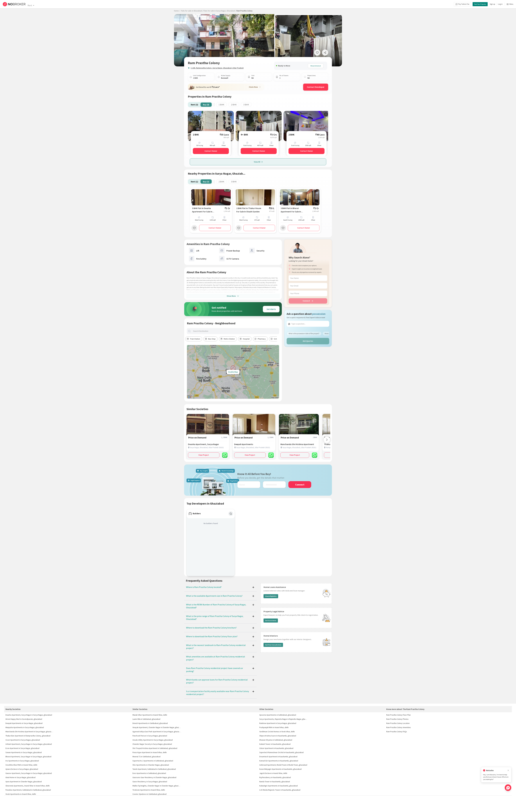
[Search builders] (231, 514)
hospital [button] (246, 339)
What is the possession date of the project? (304, 333)
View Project (203, 455)
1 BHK (221, 104)
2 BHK (234, 104)
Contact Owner (211, 151)
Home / (177, 11)
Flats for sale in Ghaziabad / (192, 11)
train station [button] (195, 339)
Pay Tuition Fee (463, 4)
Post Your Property (480, 4)
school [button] (276, 339)
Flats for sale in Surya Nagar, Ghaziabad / (219, 11)
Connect (306, 300)
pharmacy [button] (262, 339)
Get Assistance (270, 620)
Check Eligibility (271, 596)
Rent (30, 5)
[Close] (508, 770)
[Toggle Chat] (508, 787)
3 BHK (246, 104)
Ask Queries (308, 341)
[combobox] (235, 331)
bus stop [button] (212, 339)
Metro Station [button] (229, 339)
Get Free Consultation (273, 645)
